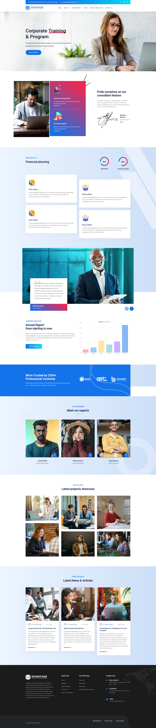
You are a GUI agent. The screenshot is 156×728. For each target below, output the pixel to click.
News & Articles (65, 686)
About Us (66, 7)
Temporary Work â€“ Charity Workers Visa (42, 628)
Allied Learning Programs (86, 689)
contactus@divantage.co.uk (117, 701)
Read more (57, 105)
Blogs (86, 7)
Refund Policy (97, 721)
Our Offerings (76, 7)
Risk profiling (87, 194)
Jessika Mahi (42, 461)
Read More (31, 647)
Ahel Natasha (114, 461)
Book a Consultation (96, 7)
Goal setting (33, 189)
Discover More (33, 52)
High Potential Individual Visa (74, 628)
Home (59, 7)
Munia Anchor (78, 461)
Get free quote (34, 346)
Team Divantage (37, 624)
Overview (81, 680)
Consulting (82, 683)
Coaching (82, 686)
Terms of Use (108, 721)
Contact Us (109, 7)
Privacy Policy (120, 721)
